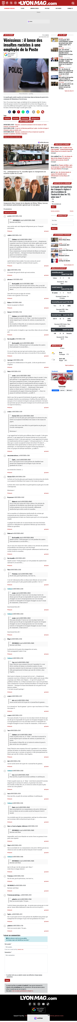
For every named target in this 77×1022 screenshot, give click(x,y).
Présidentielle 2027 (64, 245)
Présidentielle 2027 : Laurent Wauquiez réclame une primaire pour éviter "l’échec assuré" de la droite (66, 43)
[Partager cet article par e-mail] (38, 111)
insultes (7, 118)
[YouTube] (19, 3)
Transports (61, 67)
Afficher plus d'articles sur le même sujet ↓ (12, 137)
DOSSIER (60, 238)
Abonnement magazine (9, 8)
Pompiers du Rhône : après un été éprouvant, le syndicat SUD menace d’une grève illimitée (61, 167)
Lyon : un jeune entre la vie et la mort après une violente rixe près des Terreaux (66, 86)
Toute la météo (68, 365)
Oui (53, 199)
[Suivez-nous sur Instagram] (38, 1005)
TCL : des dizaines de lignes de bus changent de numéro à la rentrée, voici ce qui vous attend (66, 71)
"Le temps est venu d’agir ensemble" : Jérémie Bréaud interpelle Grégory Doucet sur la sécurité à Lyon (66, 62)
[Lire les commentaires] (42, 111)
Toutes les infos (68, 91)
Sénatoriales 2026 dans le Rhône (66, 251)
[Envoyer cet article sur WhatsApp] (23, 111)
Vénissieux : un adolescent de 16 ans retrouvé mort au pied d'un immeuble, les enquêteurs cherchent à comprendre (24, 133)
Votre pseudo (8, 944)
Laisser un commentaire (10, 212)
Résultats (71, 211)
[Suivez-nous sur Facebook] (62, 381)
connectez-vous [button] (20, 949)
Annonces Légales (34, 8)
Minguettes (35, 118)
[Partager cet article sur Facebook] (9, 111)
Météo (60, 75)
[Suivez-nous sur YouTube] (43, 1005)
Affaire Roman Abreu (64, 240)
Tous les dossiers (68, 265)
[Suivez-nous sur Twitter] (34, 1005)
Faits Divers (58, 8)
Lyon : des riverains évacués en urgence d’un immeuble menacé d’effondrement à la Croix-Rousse (66, 53)
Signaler (47, 231)
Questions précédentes (55, 211)
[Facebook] (7, 3)
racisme (16, 118)
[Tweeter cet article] (14, 111)
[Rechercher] (72, 3)
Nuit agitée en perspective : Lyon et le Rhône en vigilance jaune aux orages (66, 78)
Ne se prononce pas (56, 204)
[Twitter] (11, 3)
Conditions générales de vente (56, 1016)
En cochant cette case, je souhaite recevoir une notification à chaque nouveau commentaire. (24, 976)
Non (53, 201)
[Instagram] (15, 3)
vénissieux (25, 118)
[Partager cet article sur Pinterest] (18, 111)
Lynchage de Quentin (64, 261)
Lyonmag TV (70, 8)
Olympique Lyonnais (64, 255)
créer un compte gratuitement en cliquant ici (22, 991)
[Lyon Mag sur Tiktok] (47, 1005)
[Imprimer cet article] (33, 111)
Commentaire (8, 952)
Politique (47, 8)
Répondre (10, 231)
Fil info (22, 8)
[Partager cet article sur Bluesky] (27, 111)
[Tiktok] (23, 3)
